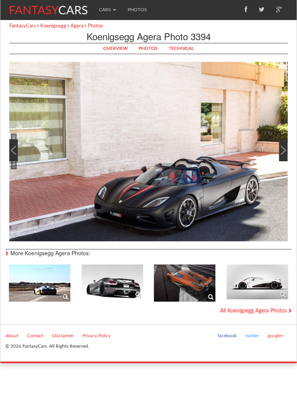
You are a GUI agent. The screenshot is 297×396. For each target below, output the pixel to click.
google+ (276, 335)
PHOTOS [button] (148, 48)
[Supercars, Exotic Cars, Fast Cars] (48, 7)
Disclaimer (62, 335)
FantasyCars (22, 26)
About (11, 335)
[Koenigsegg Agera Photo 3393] (112, 281)
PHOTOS (137, 9)
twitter (252, 335)
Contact (35, 335)
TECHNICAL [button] (181, 48)
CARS (105, 9)
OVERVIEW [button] (115, 48)
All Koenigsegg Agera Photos (254, 311)
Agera (77, 26)
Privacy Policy (96, 335)
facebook (227, 335)
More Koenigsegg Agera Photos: (50, 253)
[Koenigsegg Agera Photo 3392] (39, 283)
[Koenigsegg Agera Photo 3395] (184, 283)
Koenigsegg (53, 26)
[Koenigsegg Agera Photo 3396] (257, 281)
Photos (95, 26)
